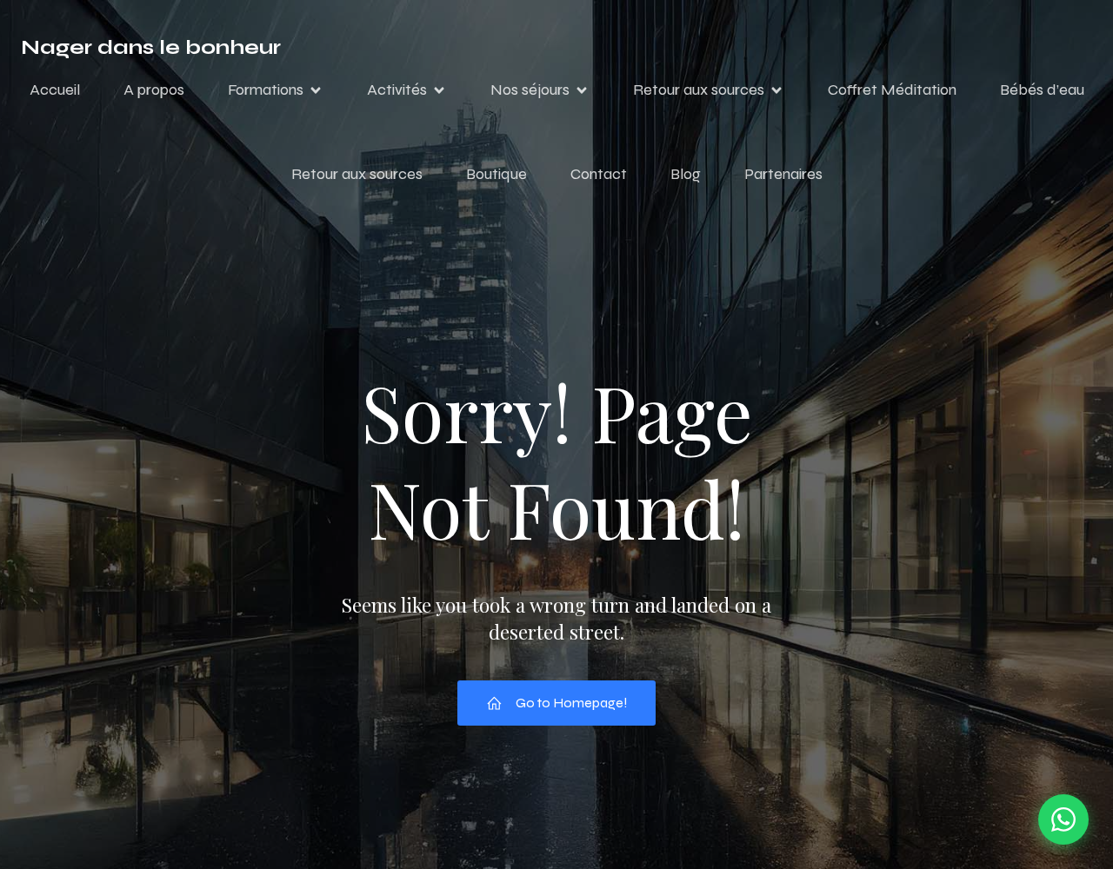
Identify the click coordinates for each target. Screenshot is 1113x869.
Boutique (496, 173)
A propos (153, 89)
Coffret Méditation (892, 89)
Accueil (55, 89)
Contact (598, 173)
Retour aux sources (357, 173)
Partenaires (783, 173)
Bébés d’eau (1042, 89)
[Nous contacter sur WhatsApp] (1063, 819)
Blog (685, 173)
